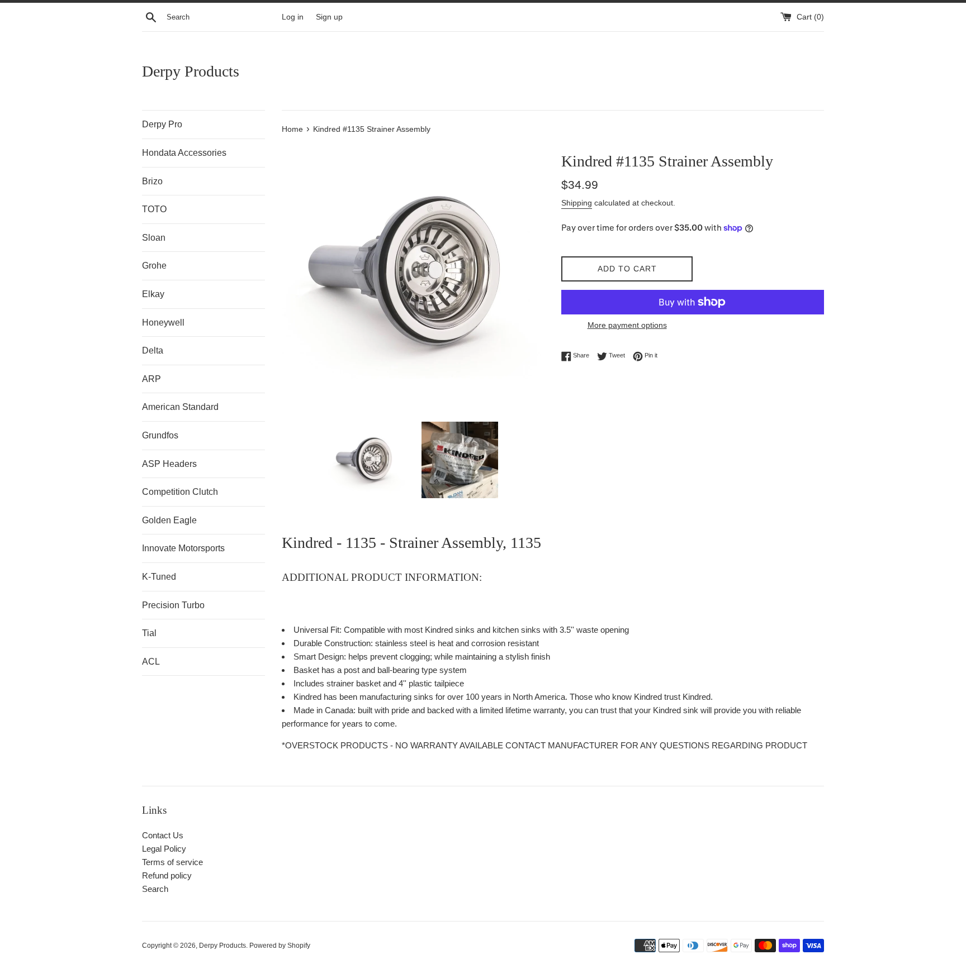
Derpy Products (190, 71)
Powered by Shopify (279, 945)
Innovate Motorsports (183, 548)
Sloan (153, 237)
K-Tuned (159, 576)
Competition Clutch (180, 492)
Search (155, 889)
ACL (151, 661)
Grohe (154, 265)
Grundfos (160, 435)
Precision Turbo (173, 605)
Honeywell (163, 322)
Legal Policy (164, 848)
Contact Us (162, 835)
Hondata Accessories (184, 152)
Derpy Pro (162, 124)
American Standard (180, 407)
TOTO (154, 209)
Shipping (576, 202)
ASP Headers (169, 464)
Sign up (329, 17)
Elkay (153, 294)
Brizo (152, 181)
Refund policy (167, 875)
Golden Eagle (169, 520)
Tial (149, 633)
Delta (152, 350)
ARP (151, 379)
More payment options (627, 325)
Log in (293, 17)
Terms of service (172, 862)
